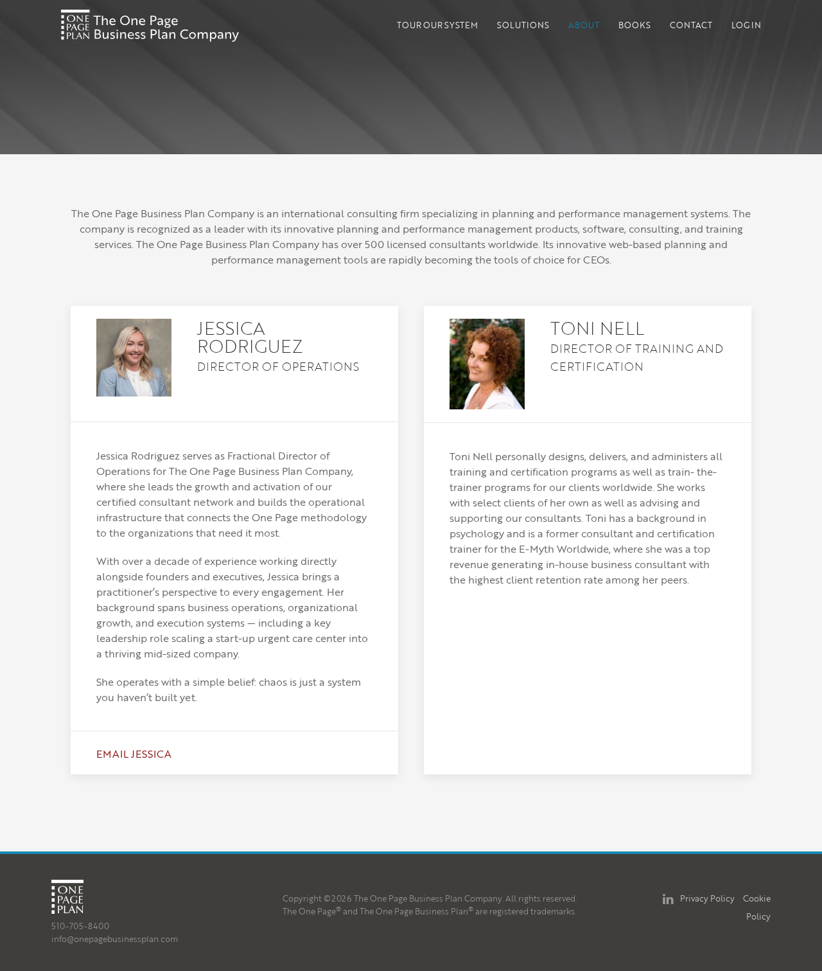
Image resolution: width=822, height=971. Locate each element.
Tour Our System (437, 25)
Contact (691, 25)
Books (634, 25)
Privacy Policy (707, 898)
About (583, 25)
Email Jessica (133, 754)
